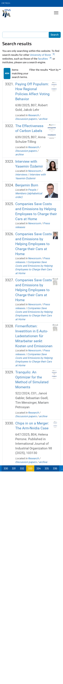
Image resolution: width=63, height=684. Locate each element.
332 (22, 468)
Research (33, 115)
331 (14, 468)
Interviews (21, 174)
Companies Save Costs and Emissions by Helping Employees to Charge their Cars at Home (33, 244)
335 (47, 468)
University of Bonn (40, 54)
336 (55, 468)
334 (38, 468)
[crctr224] (6, 13)
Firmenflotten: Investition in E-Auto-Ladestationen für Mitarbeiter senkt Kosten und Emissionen (33, 336)
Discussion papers (26, 118)
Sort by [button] (54, 69)
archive (43, 118)
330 (6, 468)
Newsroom (34, 170)
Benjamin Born (26, 185)
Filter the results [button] (38, 69)
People (32, 189)
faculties (43, 58)
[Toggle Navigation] (56, 13)
